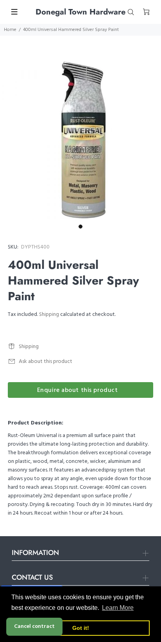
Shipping (49, 314)
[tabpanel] (80, 140)
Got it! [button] (80, 628)
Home (10, 30)
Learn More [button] (118, 607)
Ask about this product (45, 361)
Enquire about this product (77, 390)
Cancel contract (34, 626)
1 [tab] (80, 227)
